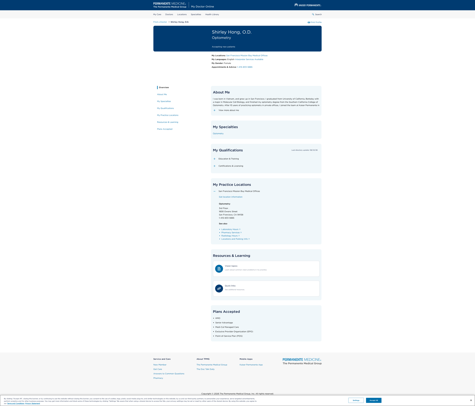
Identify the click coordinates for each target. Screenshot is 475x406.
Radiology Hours (229, 236)
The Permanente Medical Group (212, 365)
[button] (266, 110)
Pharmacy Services (230, 232)
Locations (182, 14)
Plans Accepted (164, 129)
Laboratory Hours (229, 229)
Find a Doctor (160, 22)
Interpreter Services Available (249, 59)
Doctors (169, 14)
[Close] (471, 400)
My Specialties (164, 101)
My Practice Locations (167, 115)
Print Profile (316, 22)
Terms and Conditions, (16, 403)
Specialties (196, 14)
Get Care (157, 369)
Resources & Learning (167, 122)
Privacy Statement (32, 403)
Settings (356, 400)
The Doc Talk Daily (205, 369)
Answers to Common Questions (168, 373)
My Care (157, 14)
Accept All (374, 400)
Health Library (212, 14)
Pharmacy (158, 378)
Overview (164, 87)
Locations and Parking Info (234, 239)
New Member (159, 365)
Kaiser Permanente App (251, 365)
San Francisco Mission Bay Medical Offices (247, 55)
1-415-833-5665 (244, 67)
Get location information (230, 197)
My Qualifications (165, 108)
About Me (162, 94)
